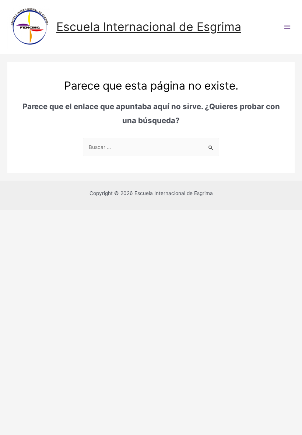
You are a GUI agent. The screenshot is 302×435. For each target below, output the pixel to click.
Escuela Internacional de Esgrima (148, 27)
